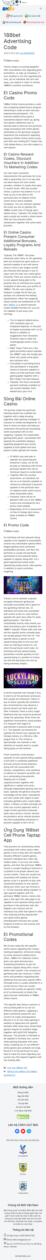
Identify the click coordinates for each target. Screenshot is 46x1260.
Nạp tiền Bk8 (23, 1096)
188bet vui (13, 305)
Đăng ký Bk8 (23, 1092)
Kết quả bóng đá (13, 22)
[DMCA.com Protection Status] (23, 1118)
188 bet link (12, 1071)
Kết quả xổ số (16, 16)
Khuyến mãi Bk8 (23, 1107)
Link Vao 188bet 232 (17, 1068)
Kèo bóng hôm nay (35, 22)
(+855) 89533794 (27, 1235)
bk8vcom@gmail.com (22, 1240)
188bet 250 (24, 1071)
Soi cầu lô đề (34, 16)
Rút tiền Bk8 (23, 1100)
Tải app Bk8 (23, 1103)
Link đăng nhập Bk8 (23, 1110)
